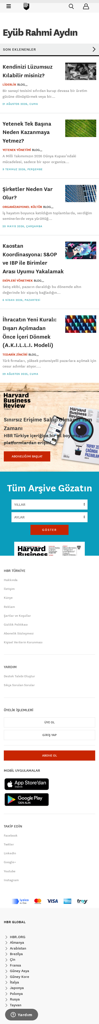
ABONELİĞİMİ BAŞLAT (27, 456)
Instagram (11, 880)
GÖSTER (49, 530)
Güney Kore (19, 976)
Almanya (16, 942)
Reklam (9, 607)
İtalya (14, 982)
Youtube (9, 871)
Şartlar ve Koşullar (17, 616)
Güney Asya (19, 971)
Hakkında (11, 580)
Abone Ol (49, 755)
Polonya (16, 993)
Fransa (15, 965)
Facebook (11, 836)
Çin (12, 959)
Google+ (10, 862)
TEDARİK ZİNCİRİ (15, 355)
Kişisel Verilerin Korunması (23, 642)
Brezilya (16, 954)
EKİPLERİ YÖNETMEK (18, 281)
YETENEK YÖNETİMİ (17, 150)
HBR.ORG (17, 937)
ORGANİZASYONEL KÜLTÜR (22, 207)
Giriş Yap (49, 735)
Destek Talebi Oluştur (19, 676)
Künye (8, 598)
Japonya (16, 988)
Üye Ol (49, 722)
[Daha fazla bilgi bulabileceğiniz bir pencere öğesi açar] (21, 1015)
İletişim (9, 589)
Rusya (14, 999)
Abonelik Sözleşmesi (19, 633)
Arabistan (17, 948)
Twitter (9, 844)
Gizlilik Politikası (16, 625)
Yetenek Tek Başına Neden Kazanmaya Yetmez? (27, 132)
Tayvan (15, 1005)
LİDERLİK (9, 85)
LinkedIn (10, 853)
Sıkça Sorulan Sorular (19, 685)
